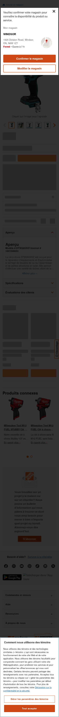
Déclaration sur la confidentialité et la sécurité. (27, 689)
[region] (29, 677)
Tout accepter (29, 708)
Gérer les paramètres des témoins (29, 699)
